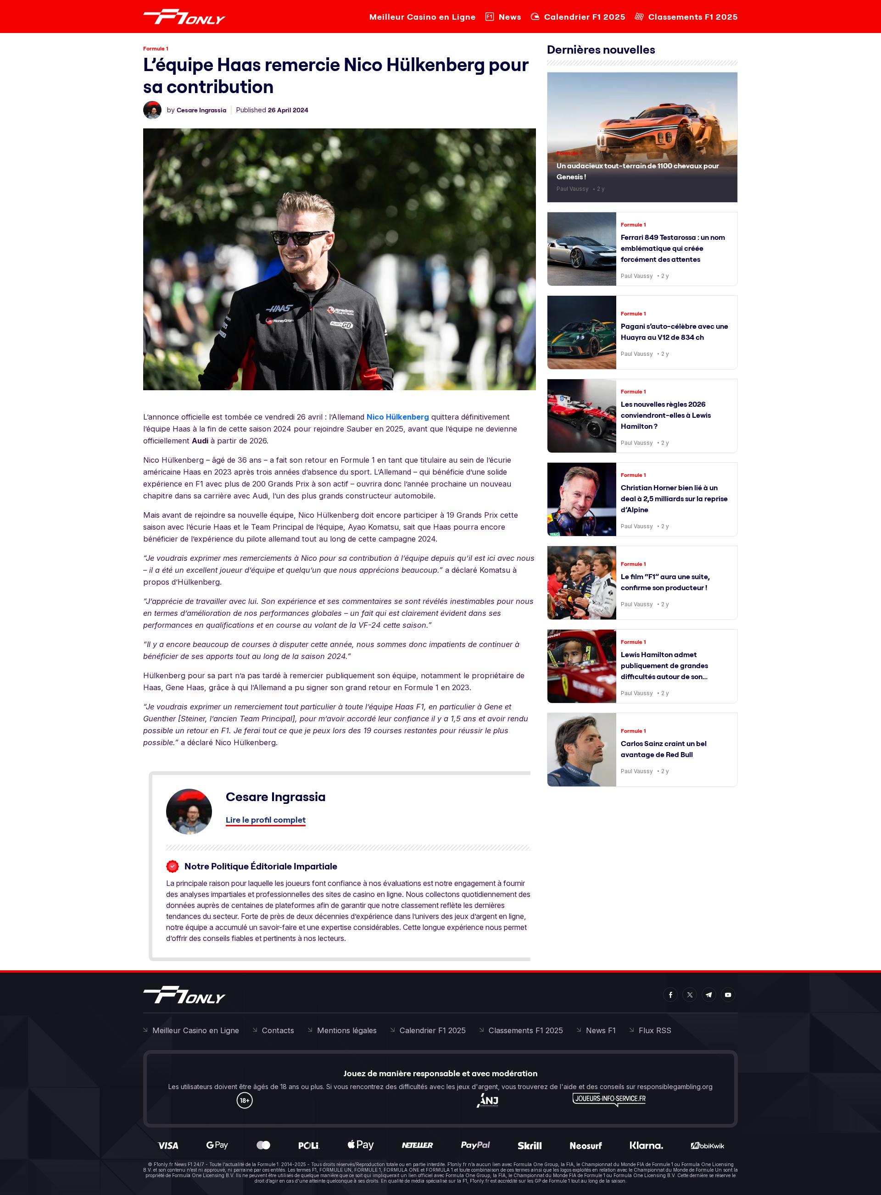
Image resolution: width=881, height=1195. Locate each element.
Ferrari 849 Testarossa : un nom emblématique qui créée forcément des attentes (673, 248)
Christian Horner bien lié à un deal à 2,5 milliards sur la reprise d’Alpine (674, 498)
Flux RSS (655, 1030)
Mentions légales (347, 1030)
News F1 (601, 1030)
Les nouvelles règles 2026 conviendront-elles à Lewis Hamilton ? (666, 415)
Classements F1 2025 (693, 16)
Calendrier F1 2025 (584, 16)
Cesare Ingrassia (201, 110)
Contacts (278, 1030)
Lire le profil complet (266, 819)
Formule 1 (155, 48)
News (510, 16)
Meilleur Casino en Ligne (422, 16)
